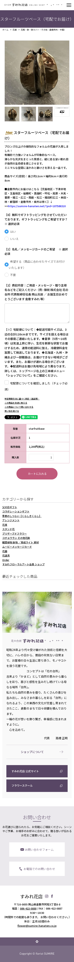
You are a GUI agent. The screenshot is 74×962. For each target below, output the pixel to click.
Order (5, 560)
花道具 (6, 555)
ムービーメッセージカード (17, 546)
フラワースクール (22, 785)
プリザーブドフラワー (14, 533)
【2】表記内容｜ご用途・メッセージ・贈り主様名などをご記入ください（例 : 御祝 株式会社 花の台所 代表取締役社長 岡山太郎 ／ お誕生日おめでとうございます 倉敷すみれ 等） (36, 292)
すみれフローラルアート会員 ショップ (23, 564)
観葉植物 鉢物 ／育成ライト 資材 (20, 542)
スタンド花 (8, 529)
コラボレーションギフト (15, 511)
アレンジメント (11, 520)
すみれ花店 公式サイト (25, 771)
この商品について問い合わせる (19, 406)
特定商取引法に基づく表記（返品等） (22, 398)
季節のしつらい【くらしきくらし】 (22, 516)
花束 (4, 524)
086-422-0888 (28, 908)
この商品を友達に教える (16, 402)
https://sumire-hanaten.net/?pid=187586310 (37, 206)
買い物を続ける (12, 410)
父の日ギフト (9, 507)
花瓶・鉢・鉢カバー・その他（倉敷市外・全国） (43, 30)
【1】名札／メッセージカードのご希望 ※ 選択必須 (36, 251)
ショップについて (32, 752)
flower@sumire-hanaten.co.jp (37, 926)
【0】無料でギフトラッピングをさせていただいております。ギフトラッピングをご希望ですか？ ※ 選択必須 (37, 219)
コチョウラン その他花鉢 (16, 537)
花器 (15, 30)
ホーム (5, 30)
